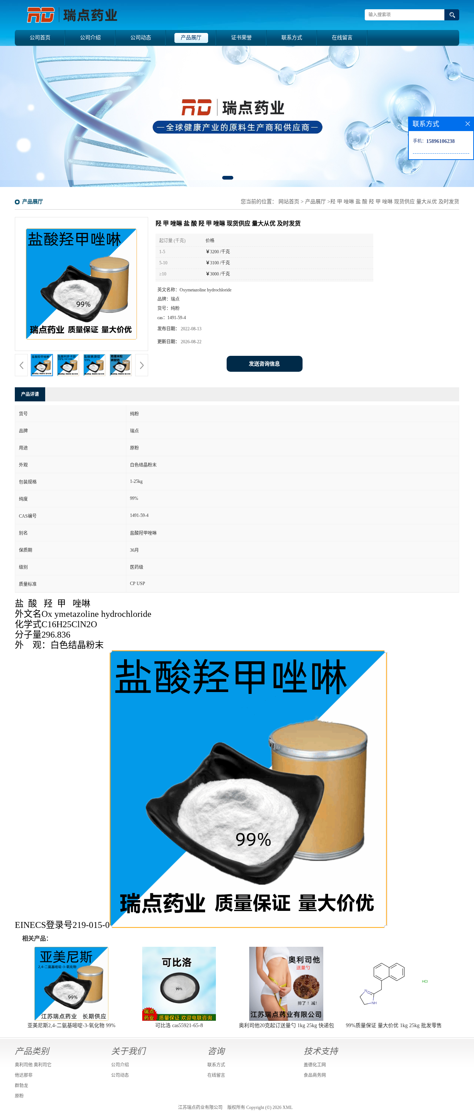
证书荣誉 (241, 37)
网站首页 (288, 201)
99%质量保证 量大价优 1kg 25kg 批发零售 (394, 1025)
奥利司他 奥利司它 (33, 1064)
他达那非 (24, 1075)
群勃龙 (21, 1085)
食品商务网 (315, 1075)
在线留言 (342, 37)
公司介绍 (90, 37)
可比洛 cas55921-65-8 (179, 1025)
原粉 (19, 1096)
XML (288, 1107)
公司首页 (40, 37)
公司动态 (140, 37)
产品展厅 (191, 37)
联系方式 (291, 37)
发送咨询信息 (264, 364)
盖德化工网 (315, 1064)
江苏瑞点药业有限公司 (200, 1107)
